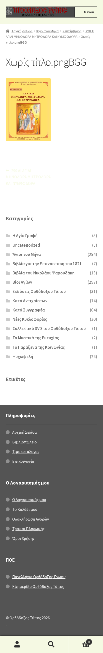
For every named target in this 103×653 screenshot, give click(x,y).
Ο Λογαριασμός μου (29, 499)
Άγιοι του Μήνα (47, 31)
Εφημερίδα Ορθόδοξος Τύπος (38, 586)
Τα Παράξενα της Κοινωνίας (38, 347)
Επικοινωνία (23, 461)
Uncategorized (26, 245)
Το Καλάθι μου (24, 509)
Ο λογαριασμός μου (17, 644)
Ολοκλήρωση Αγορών (30, 519)
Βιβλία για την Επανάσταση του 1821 (47, 263)
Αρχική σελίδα (22, 31)
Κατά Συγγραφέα (28, 310)
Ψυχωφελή (22, 356)
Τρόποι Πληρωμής (28, 528)
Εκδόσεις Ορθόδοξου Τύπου (39, 291)
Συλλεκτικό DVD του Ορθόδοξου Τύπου (49, 328)
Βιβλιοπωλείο (24, 441)
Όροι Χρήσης (23, 538)
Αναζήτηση (51, 644)
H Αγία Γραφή (25, 235)
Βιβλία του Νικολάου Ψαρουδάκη (43, 273)
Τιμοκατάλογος (25, 451)
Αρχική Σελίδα (24, 432)
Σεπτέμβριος (72, 31)
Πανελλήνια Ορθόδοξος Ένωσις (39, 576)
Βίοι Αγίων (22, 282)
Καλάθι (79, 640)
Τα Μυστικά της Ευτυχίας (35, 338)
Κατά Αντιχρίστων (30, 300)
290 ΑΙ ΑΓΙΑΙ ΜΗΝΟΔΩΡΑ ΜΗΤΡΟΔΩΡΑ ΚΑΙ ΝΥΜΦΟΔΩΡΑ (28, 177)
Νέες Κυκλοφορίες (29, 319)
